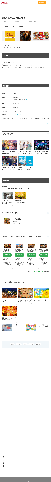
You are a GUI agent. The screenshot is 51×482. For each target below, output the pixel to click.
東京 (25, 344)
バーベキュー (33, 271)
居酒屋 (38, 344)
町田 (13, 344)
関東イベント (21, 475)
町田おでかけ (40, 475)
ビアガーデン (40, 271)
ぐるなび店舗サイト (17, 114)
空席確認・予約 (7, 254)
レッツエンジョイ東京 (8, 475)
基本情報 (6, 86)
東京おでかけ (28, 475)
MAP (27, 99)
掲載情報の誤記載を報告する (43, 123)
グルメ (31, 344)
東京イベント (34, 475)
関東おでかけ (15, 475)
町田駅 (19, 344)
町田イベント (46, 475)
